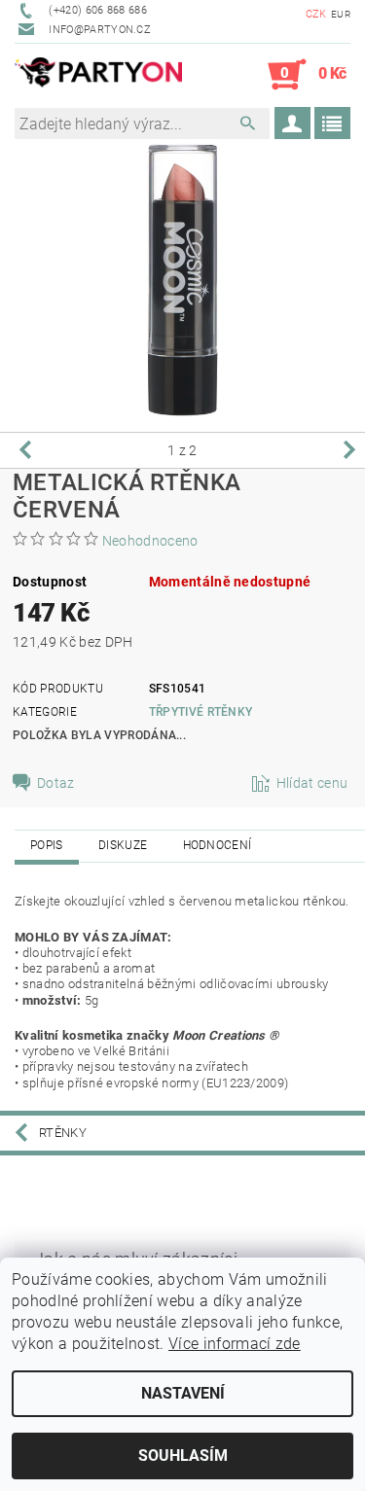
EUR (340, 14)
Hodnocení (217, 845)
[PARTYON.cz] (99, 75)
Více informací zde (234, 1343)
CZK (316, 14)
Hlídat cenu (312, 783)
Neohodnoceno (150, 541)
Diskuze (122, 845)
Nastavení (183, 1393)
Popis (46, 845)
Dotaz (56, 783)
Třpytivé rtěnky (201, 712)
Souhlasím (183, 1455)
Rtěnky (63, 1132)
